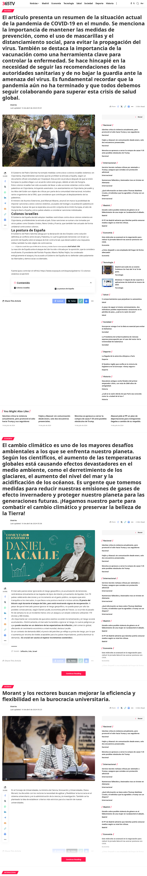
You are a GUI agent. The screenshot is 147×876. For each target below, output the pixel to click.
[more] (116, 3)
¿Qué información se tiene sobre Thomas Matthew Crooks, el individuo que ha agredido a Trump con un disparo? (123, 192)
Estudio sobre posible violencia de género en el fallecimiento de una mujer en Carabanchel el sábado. (123, 211)
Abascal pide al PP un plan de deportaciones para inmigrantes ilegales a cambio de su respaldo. (126, 419)
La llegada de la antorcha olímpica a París (118, 356)
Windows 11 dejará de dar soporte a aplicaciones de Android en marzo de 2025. (129, 282)
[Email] (5, 208)
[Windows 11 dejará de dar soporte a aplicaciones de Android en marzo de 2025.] (107, 283)
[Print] (128, 106)
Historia (105, 389)
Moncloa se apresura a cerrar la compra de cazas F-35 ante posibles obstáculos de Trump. (91, 419)
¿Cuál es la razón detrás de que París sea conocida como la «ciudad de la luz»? (121, 395)
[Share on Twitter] (121, 106)
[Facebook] (131, 3)
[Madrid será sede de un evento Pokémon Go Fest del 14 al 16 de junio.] (107, 270)
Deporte (105, 359)
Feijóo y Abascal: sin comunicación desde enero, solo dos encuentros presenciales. (54, 419)
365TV (8, 3)
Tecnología (119, 275)
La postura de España (65, 289)
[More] (132, 106)
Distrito (13, 105)
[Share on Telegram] (5, 203)
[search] (138, 3)
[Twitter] (133, 3)
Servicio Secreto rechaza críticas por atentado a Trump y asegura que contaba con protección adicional (120, 169)
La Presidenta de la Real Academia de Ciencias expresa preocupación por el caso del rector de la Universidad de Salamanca (121, 339)
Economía (105, 245)
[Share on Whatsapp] (5, 192)
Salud (104, 302)
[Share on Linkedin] (5, 197)
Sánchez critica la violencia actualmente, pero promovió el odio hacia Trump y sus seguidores (18, 419)
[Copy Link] (125, 106)
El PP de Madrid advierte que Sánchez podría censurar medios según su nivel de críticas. (123, 221)
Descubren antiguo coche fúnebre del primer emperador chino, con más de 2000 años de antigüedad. (119, 383)
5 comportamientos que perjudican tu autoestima (122, 299)
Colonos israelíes (23, 288)
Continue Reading (73, 673)
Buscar (140, 117)
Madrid (104, 215)
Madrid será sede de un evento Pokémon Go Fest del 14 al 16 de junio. (128, 269)
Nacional (8, 11)
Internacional (107, 175)
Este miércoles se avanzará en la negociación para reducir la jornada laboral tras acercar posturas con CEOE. (122, 239)
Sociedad (105, 332)
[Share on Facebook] (118, 106)
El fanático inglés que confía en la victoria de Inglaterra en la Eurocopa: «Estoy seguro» (119, 365)
